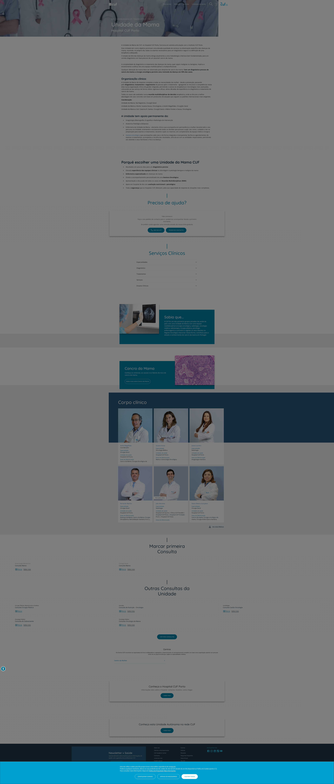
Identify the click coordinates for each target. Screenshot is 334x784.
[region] (167, 772)
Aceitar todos (189, 776)
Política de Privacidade (156, 771)
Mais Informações (170, 771)
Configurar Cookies (145, 776)
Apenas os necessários (168, 776)
